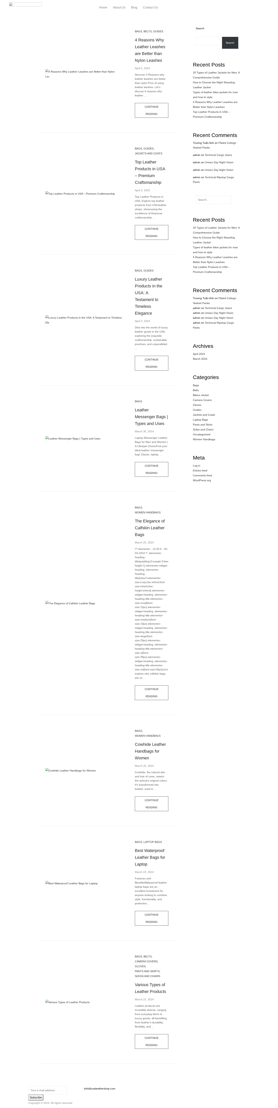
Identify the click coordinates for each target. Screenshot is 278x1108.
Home (103, 7)
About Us (119, 7)
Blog (134, 7)
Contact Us (150, 7)
